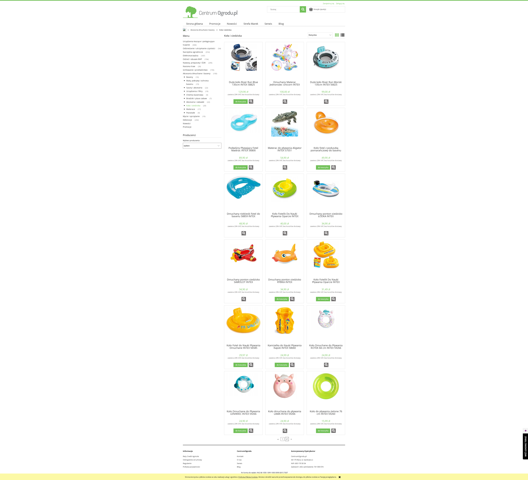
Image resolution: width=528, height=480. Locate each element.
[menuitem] (194, 23)
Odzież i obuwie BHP (192, 59)
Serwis (239, 463)
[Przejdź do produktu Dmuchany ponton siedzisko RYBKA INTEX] (284, 258)
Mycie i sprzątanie (191, 116)
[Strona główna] (210, 11)
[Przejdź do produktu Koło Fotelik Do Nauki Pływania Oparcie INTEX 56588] (284, 193)
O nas (239, 460)
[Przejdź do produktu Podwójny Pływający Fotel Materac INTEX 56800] (243, 127)
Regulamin (187, 463)
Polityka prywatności (191, 467)
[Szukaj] (303, 9)
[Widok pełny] (342, 35)
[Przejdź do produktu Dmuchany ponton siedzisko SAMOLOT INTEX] (243, 258)
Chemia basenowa (194, 94)
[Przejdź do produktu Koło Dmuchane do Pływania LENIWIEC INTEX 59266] (243, 390)
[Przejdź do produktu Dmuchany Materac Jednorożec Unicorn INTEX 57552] (284, 61)
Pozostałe (190, 112)
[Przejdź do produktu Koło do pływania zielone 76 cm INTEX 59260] (326, 390)
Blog (238, 467)
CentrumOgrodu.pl (299, 456)
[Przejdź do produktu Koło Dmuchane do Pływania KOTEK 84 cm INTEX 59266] (326, 324)
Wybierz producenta (191, 140)
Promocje (187, 127)
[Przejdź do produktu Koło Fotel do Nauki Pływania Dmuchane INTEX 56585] (243, 324)
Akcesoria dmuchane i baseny (196, 73)
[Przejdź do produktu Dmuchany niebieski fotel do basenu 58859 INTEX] (243, 193)
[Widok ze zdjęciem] (337, 35)
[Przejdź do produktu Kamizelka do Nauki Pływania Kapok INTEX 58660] (284, 324)
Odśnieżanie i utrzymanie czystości (199, 48)
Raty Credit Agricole (191, 456)
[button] (251, 101)
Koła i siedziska (193, 105)
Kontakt (240, 456)
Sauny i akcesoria (194, 87)
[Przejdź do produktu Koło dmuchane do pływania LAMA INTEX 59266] (284, 390)
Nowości (187, 123)
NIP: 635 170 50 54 (298, 463)
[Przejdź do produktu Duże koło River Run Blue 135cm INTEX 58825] (243, 61)
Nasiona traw (189, 66)
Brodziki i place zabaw (196, 98)
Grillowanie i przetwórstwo (195, 70)
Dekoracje (187, 120)
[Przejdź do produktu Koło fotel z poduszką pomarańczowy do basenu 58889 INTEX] (326, 127)
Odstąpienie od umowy (192, 460)
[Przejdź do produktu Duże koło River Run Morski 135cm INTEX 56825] (326, 61)
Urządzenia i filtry (194, 91)
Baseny (189, 77)
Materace (190, 109)
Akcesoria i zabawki (195, 102)
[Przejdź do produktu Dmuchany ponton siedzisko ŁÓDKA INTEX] (326, 193)
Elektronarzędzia (190, 55)
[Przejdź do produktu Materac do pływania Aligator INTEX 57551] (284, 127)
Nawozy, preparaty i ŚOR (194, 62)
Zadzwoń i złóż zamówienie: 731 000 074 (307, 467)
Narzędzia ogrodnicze (193, 52)
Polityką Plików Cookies (248, 477)
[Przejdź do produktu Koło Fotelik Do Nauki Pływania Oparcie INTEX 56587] (326, 258)
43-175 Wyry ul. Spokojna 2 (302, 460)
